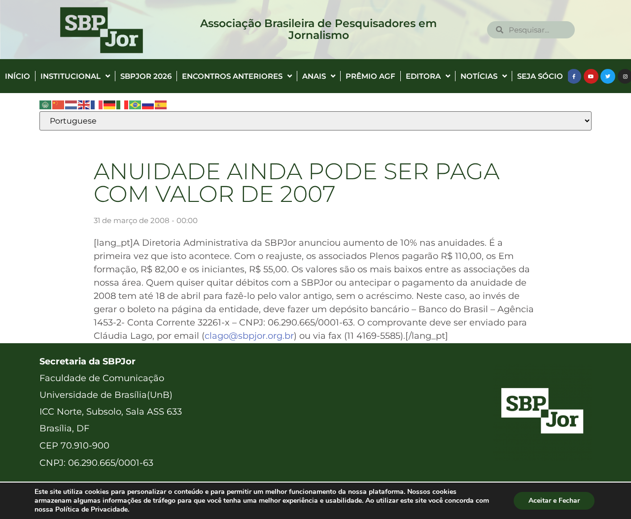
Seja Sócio (540, 76)
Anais (314, 76)
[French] (97, 104)
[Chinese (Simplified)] (58, 104)
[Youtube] (591, 76)
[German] (110, 104)
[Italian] (122, 104)
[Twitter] (607, 76)
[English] (84, 104)
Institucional (70, 76)
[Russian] (148, 104)
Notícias (478, 76)
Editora (423, 76)
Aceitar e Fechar (554, 500)
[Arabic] (45, 104)
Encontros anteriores (232, 76)
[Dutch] (71, 104)
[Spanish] (161, 104)
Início (17, 76)
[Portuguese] (135, 104)
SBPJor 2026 (146, 76)
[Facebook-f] (573, 76)
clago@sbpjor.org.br (249, 335)
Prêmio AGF (370, 76)
